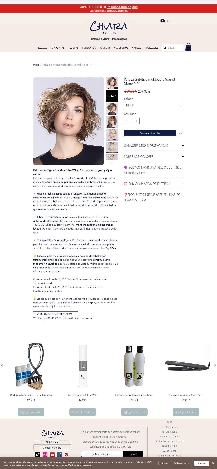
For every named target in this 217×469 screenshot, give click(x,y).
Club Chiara (125, 446)
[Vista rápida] (31, 366)
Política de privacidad (79, 464)
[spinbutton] (131, 121)
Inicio (36, 64)
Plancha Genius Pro (74, 298)
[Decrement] (126, 121)
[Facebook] (59, 454)
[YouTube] (52, 454)
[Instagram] (45, 454)
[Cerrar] (213, 463)
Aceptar (201, 463)
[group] (108, 378)
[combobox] (154, 105)
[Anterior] (2, 366)
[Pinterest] (66, 454)
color (128, 99)
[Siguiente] (215, 366)
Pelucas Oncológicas (122, 7)
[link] (188, 47)
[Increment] (136, 121)
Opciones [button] (162, 463)
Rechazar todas (181, 463)
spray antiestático (100, 302)
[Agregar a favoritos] (180, 133)
